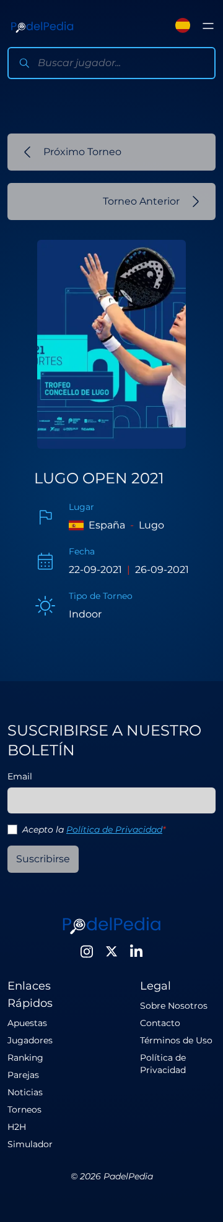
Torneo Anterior (141, 201)
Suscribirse (43, 859)
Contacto (160, 1023)
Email (19, 776)
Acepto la (93, 829)
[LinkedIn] (136, 951)
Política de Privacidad (114, 829)
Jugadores (30, 1040)
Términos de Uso (176, 1040)
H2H (16, 1126)
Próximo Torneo (82, 152)
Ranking (25, 1057)
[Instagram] (87, 951)
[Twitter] (111, 951)
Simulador (30, 1144)
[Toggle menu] (208, 26)
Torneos (24, 1109)
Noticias (25, 1092)
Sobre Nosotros (174, 1005)
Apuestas (27, 1023)
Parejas (23, 1074)
